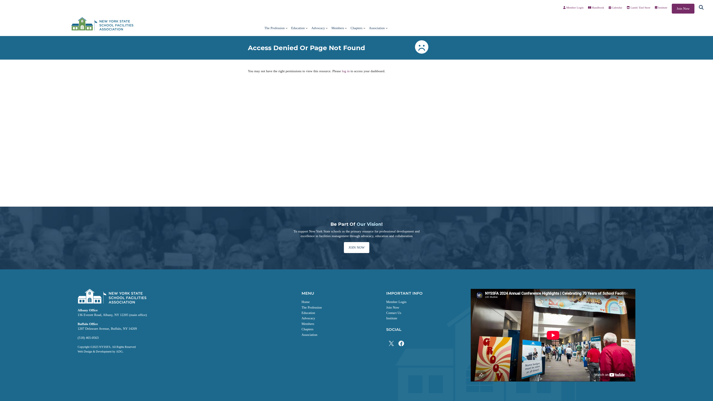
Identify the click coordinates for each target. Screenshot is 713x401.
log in (346, 71)
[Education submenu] (307, 28)
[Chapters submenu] (364, 28)
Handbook (597, 7)
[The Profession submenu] (287, 28)
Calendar (616, 7)
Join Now (683, 8)
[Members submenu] (346, 28)
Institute (662, 7)
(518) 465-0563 (88, 338)
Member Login (575, 7)
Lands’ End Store (640, 7)
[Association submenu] (387, 28)
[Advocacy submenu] (327, 28)
